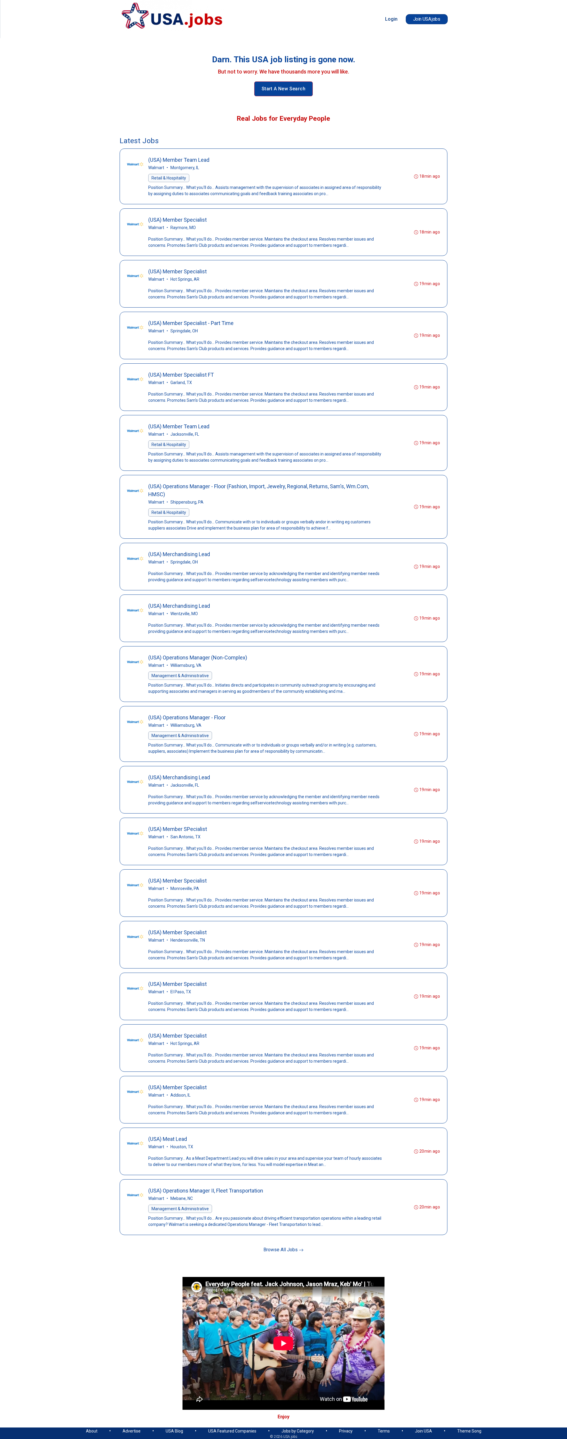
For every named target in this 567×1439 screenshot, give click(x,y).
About (91, 1431)
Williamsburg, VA (185, 665)
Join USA (423, 1431)
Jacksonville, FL (184, 434)
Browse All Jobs (281, 1249)
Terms (384, 1431)
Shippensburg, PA (186, 502)
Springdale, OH (184, 331)
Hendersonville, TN (187, 940)
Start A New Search (283, 89)
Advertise (132, 1431)
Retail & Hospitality (168, 178)
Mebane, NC (181, 1198)
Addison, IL (180, 1095)
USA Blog (174, 1431)
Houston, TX (181, 1146)
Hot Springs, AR (184, 279)
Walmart (156, 167)
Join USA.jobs (426, 19)
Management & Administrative (180, 675)
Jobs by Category (297, 1431)
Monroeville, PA (184, 888)
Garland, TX (181, 382)
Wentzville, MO (184, 613)
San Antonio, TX (185, 836)
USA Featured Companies (232, 1431)
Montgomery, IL (184, 167)
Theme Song (469, 1431)
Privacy (346, 1431)
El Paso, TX (180, 991)
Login (391, 19)
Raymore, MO (183, 227)
